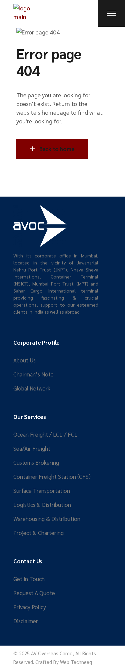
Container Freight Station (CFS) (52, 476)
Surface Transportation (41, 490)
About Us (24, 360)
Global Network (31, 388)
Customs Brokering (36, 462)
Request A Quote (34, 592)
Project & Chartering (38, 532)
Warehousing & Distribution (46, 518)
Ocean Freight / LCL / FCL (45, 434)
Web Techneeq (76, 662)
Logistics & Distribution (42, 504)
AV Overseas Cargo (52, 653)
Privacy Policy (29, 606)
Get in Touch (29, 578)
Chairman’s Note (33, 374)
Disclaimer (25, 621)
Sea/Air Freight (31, 448)
